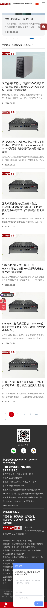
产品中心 (7, 516)
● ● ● (36, 414)
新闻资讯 (30, 516)
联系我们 (7, 522)
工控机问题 (17, 44)
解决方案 (18, 516)
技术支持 (30, 519)
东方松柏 (7, 519)
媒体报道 (6, 44)
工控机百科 (28, 44)
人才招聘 (18, 519)
